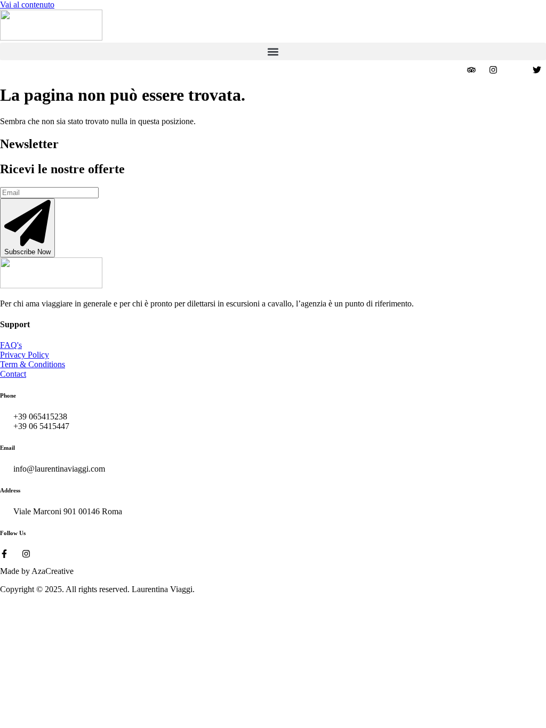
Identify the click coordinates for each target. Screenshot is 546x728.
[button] (273, 51)
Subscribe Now (27, 252)
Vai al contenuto (27, 4)
